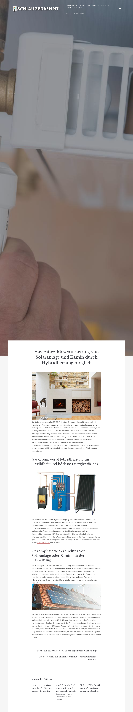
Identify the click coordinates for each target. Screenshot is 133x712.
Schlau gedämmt (78, 13)
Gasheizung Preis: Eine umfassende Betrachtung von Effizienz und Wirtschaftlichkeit (87, 6)
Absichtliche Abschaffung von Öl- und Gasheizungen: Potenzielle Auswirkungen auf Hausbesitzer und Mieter (66, 692)
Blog (68, 13)
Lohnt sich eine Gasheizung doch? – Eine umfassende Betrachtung (42, 688)
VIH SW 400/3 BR (43, 543)
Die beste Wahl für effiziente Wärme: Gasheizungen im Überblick (90, 688)
